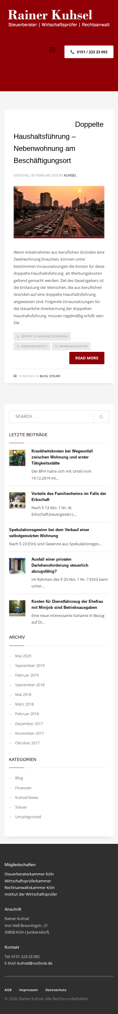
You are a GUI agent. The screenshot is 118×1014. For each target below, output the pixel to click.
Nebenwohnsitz (34, 346)
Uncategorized (28, 816)
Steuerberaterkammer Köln (29, 874)
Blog (44, 376)
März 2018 (24, 704)
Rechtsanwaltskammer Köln (30, 887)
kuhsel (70, 175)
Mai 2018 (23, 694)
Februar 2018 (27, 713)
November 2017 (29, 733)
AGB (8, 989)
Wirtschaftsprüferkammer (28, 881)
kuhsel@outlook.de (34, 963)
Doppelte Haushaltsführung (44, 336)
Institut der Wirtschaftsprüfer (31, 894)
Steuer (54, 376)
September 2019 (29, 665)
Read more (86, 358)
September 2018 (29, 684)
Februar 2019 (27, 675)
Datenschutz (55, 989)
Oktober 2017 (27, 743)
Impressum (28, 989)
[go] (101, 417)
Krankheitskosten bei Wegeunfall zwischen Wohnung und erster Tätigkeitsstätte (62, 457)
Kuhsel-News (26, 797)
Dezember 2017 (29, 723)
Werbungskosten (73, 346)
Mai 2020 (23, 656)
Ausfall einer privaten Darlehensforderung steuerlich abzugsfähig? (59, 565)
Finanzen (23, 787)
